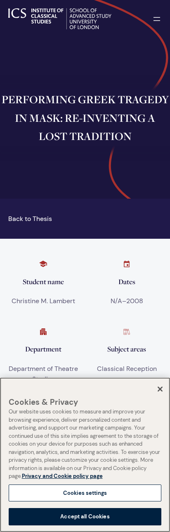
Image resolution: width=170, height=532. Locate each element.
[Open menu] (157, 19)
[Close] (160, 389)
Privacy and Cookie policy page (62, 476)
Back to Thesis (30, 218)
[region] (85, 455)
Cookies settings (85, 492)
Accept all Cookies (84, 516)
